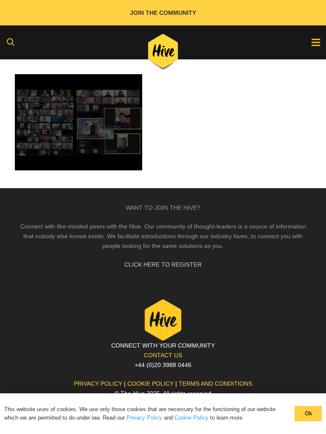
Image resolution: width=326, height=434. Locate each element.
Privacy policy (98, 383)
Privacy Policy (144, 418)
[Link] (163, 53)
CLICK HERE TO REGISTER (163, 264)
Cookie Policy (191, 418)
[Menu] (316, 42)
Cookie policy (150, 383)
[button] (10, 42)
